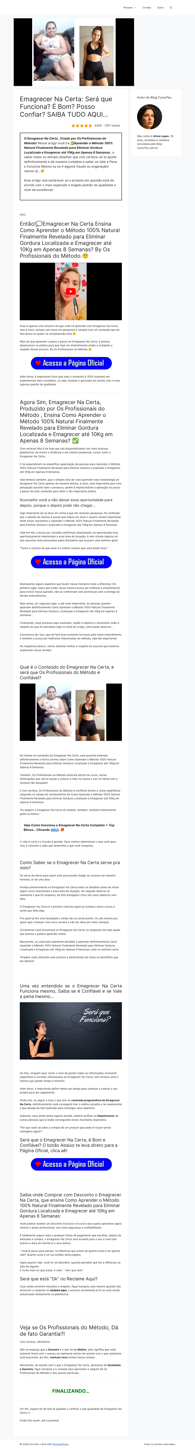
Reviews (128, 7)
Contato (147, 7)
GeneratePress (60, 1444)
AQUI (54, 830)
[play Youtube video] (71, 291)
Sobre (160, 7)
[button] (171, 7)
